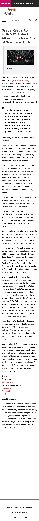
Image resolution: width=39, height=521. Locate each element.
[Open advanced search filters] (29, 20)
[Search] (24, 20)
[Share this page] (35, 20)
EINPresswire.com (20, 81)
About (9, 508)
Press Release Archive (23, 508)
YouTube (5, 394)
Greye (34, 84)
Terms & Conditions (19, 517)
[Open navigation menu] (4, 20)
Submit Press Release (19, 512)
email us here (7, 382)
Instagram (6, 388)
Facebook (6, 391)
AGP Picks (5, 3)
